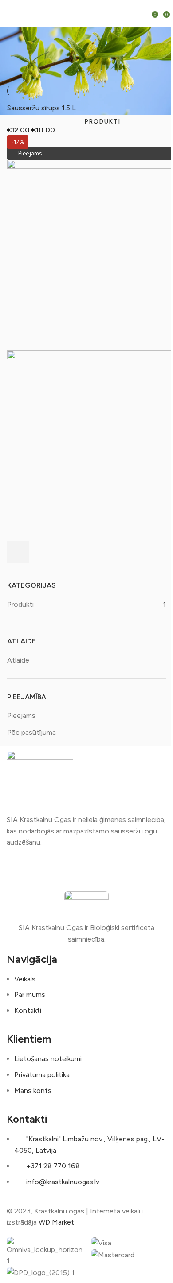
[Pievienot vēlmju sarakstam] (42, 552)
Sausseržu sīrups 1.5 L (41, 108)
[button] (18, 552)
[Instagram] (42, 868)
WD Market (56, 1222)
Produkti (20, 604)
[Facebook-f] (18, 868)
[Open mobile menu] (11, 13)
